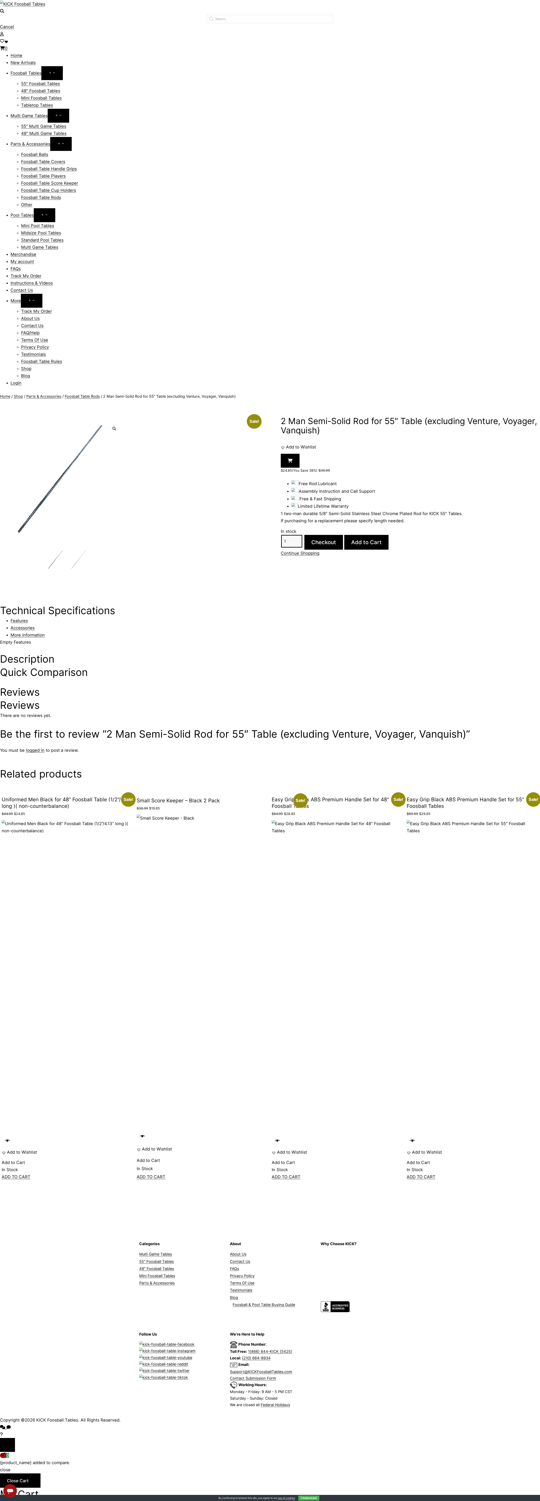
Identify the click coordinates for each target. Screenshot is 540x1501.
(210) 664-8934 (256, 1358)
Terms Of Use (34, 339)
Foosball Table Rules (41, 361)
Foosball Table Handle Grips (49, 168)
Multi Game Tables (29, 115)
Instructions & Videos (32, 283)
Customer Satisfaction (340, 1297)
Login (16, 382)
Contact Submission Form (253, 1378)
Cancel (7, 26)
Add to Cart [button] (13, 1162)
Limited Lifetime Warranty (344, 1268)
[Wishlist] (6, 41)
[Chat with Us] (1, 1434)
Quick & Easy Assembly (341, 1290)
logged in (35, 750)
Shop (26, 368)
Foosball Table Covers (43, 161)
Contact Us (22, 290)
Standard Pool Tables (42, 240)
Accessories (23, 627)
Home (16, 55)
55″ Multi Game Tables (43, 126)
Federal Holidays (275, 1405)
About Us (30, 318)
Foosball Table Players (43, 176)
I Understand (309, 1498)
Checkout (323, 542)
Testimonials (33, 354)
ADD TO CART (16, 1176)
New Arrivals (23, 62)
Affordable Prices (336, 1261)
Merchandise (23, 254)
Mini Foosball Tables (41, 98)
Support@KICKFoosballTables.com (261, 1371)
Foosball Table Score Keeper (49, 183)
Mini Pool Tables (37, 225)
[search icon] (2, 11)
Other (26, 204)
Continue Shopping (300, 553)
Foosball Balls (34, 154)
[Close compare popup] (7, 1445)
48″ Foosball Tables (40, 90)
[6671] (290, 461)
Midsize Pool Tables (41, 232)
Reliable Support (335, 1283)
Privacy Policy (35, 347)
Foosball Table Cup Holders (48, 190)
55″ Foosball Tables (40, 83)
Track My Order (26, 275)
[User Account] (2, 33)
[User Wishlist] (2, 41)
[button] (114, 428)
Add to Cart (366, 542)
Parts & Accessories (30, 143)
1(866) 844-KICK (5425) (270, 1351)
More (16, 300)
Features (19, 620)
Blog (25, 375)
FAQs (16, 268)
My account (22, 261)
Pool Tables (22, 215)
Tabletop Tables (37, 105)
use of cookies (286, 1498)
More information (28, 635)
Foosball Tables (26, 73)
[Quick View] (7, 1140)
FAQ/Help (30, 332)
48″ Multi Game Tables (43, 133)
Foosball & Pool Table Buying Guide (264, 1304)
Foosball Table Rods (41, 197)
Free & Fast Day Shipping (343, 1276)
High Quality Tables (338, 1254)
